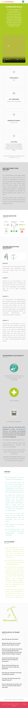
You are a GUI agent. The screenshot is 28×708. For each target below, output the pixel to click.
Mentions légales (8, 699)
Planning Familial (7, 446)
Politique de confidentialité (18, 699)
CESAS (20, 704)
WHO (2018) (16, 157)
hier (24, 440)
